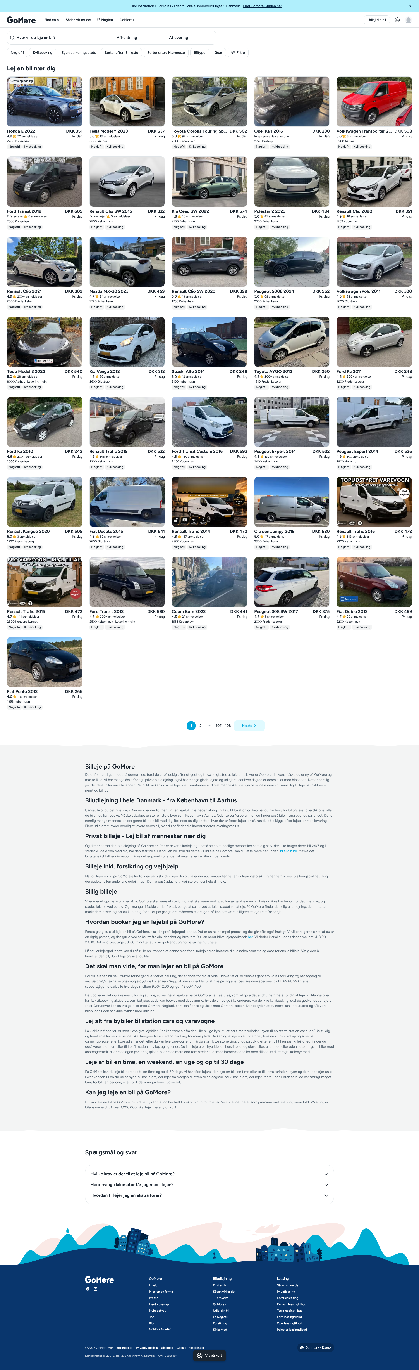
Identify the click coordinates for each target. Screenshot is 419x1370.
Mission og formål (161, 1292)
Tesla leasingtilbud (289, 1311)
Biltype (199, 52)
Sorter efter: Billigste (121, 52)
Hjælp (153, 1285)
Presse (153, 1298)
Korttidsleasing (287, 1298)
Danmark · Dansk (318, 1348)
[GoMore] (21, 20)
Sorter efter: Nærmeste (166, 52)
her (250, 937)
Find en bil (52, 20)
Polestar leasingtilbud (292, 1330)
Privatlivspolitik (147, 1348)
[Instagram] (95, 1289)
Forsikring (220, 1323)
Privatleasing (286, 1292)
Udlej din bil (376, 20)
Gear (218, 52)
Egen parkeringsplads (79, 52)
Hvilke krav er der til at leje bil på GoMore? (133, 1173)
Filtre (241, 52)
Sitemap (167, 1348)
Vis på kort (213, 1355)
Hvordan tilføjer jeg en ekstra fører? (126, 1195)
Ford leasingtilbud (289, 1317)
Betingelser (124, 1348)
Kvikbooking (42, 52)
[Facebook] (87, 1289)
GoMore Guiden (160, 1329)
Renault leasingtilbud (291, 1304)
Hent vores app (159, 1304)
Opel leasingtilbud (289, 1323)
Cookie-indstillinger (190, 1348)
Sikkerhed (220, 1330)
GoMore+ (127, 20)
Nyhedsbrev (157, 1311)
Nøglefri (17, 52)
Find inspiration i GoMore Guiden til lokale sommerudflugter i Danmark (206, 6)
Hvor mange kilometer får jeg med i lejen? (132, 1184)
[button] (412, 6)
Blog (152, 1323)
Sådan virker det (78, 20)
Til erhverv (220, 1298)
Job (151, 1317)
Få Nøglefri (105, 20)
